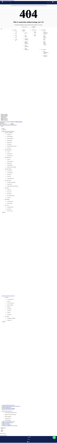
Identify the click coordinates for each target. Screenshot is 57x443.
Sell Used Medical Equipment (26, 42)
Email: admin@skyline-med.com (45, 52)
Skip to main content (10, 0)
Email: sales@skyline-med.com (45, 32)
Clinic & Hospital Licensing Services (11, 412)
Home (16, 31)
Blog (16, 35)
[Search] (48, 3)
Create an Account (3, 435)
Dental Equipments (14, 5)
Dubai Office (35, 32)
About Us (16, 40)
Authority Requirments (32, 5)
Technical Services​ (8, 418)
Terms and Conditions (26, 39)
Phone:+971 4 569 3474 (45, 56)
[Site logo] (6, 4)
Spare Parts (44, 5)
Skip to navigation (3, 0)
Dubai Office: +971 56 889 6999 (44, 37)
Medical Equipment (8, 416)
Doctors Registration (26, 46)
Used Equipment (39, 5)
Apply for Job (26, 36)
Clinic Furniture (26, 5)
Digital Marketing (8, 420)
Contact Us (26, 33)
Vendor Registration (26, 49)
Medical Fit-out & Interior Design (10, 414)
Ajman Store (35, 35)
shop (16, 33)
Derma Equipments (21, 5)
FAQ (16, 37)
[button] (54, 437)
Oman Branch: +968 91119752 (44, 43)
